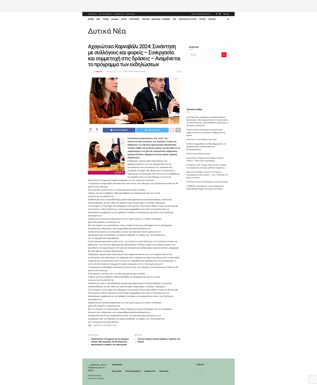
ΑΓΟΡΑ (124, 19)
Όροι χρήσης (92, 14)
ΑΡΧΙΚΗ (91, 19)
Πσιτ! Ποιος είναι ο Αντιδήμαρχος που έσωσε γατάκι (207, 182)
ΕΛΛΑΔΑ (114, 19)
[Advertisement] (158, 5)
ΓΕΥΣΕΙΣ (202, 19)
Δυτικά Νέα (107, 31)
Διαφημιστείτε (119, 14)
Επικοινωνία (130, 14)
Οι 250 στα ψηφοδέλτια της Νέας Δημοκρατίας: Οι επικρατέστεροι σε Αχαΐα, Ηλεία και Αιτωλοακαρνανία (206, 146)
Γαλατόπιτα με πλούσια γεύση (198, 154)
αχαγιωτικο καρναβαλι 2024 (105, 325)
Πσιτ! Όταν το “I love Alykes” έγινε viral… (201, 140)
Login (227, 14)
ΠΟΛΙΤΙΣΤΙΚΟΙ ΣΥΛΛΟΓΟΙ (137, 71)
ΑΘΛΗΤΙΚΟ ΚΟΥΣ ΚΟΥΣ (188, 19)
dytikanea (98, 71)
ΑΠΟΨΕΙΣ (212, 19)
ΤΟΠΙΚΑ (106, 19)
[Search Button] (224, 54)
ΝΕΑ (98, 19)
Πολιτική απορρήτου (105, 14)
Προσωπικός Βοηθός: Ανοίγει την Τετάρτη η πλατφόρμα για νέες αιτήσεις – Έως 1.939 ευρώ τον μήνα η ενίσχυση (207, 175)
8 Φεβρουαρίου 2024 (114, 71)
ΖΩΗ (174, 19)
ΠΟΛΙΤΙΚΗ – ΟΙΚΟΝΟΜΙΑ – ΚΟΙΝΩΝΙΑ (156, 19)
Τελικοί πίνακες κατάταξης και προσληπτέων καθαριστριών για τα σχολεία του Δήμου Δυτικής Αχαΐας (205, 132)
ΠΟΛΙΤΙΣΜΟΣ (134, 19)
